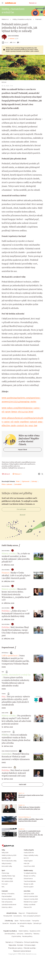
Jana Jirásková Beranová (9, 751)
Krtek (18, 481)
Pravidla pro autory (15, 948)
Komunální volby (7, 866)
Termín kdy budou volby (9, 861)
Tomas (4, 693)
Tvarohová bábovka (30, 881)
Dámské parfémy (10, 933)
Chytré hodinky (16, 936)
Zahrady (34, 481)
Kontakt (20, 945)
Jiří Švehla (5, 652)
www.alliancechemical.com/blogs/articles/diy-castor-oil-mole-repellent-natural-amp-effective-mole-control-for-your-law (22, 422)
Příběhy (5, 735)
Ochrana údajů (29, 945)
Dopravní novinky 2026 (31, 899)
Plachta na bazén (25, 920)
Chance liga (5, 873)
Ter (3, 671)
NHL (3, 887)
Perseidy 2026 (7, 916)
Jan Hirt (26, 858)
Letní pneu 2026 (29, 893)
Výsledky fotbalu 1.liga (8, 876)
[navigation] (2, 3)
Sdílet (14, 42)
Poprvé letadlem (7, 896)
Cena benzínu (17, 916)
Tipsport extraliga (7, 878)
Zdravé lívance (28, 878)
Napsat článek (22, 449)
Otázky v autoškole (29, 904)
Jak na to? (22, 514)
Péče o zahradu (7, 484)
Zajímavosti (25, 481)
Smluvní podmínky (31, 942)
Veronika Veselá (7, 767)
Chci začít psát (21, 509)
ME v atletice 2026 (7, 881)
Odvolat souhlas (29, 948)
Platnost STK (28, 907)
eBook (6, 42)
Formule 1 (5, 884)
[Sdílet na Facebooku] (39, 474)
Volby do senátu (6, 863)
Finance (5, 572)
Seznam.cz (32, 3)
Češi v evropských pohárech (31, 916)
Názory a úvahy (9, 553)
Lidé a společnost (10, 655)
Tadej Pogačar (28, 861)
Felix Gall (26, 863)
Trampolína (35, 920)
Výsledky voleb (6, 858)
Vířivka (22, 926)
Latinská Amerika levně (9, 904)
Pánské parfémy (27, 936)
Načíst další (22, 784)
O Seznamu (19, 942)
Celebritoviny (6, 731)
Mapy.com (22, 913)
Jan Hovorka (13, 36)
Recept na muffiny (29, 876)
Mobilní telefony (23, 931)
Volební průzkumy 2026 (9, 855)
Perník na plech (28, 887)
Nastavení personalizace (22, 951)
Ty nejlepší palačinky (30, 873)
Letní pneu (20, 933)
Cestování (6, 754)
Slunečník (6, 923)
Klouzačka (13, 923)
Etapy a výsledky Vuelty (31, 855)
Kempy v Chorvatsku (8, 893)
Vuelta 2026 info (29, 852)
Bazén (17, 920)
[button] (22, 67)
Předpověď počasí (31, 913)
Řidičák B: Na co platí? (31, 902)
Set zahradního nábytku (24, 923)
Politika (5, 611)
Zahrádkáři (17, 484)
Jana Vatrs (5, 712)
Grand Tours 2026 (29, 866)
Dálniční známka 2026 (31, 896)
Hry (3, 696)
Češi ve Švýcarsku (7, 902)
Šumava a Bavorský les (9, 899)
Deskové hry (28, 933)
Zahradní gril (37, 923)
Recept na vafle (28, 884)
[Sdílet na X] (42, 474)
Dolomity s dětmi (7, 907)
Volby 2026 (5, 852)
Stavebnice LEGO (35, 931)
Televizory (36, 933)
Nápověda (12, 945)
